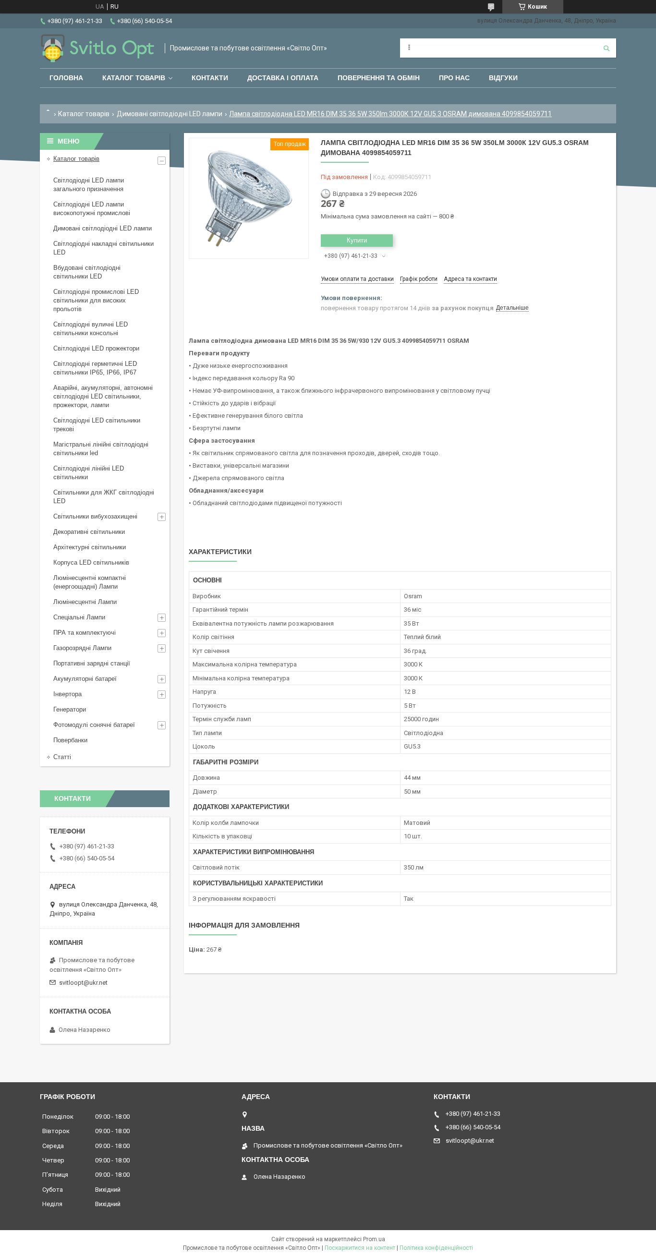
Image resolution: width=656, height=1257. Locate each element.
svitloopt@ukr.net (83, 982)
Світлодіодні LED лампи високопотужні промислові (91, 209)
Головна (66, 78)
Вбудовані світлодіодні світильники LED (87, 272)
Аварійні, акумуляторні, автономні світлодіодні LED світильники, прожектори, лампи (103, 396)
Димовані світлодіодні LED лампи (169, 114)
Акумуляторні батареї (85, 678)
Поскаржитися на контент (360, 1248)
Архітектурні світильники (89, 547)
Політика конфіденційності (436, 1248)
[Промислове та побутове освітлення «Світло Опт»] (97, 48)
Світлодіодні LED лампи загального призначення (88, 185)
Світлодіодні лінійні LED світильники (88, 473)
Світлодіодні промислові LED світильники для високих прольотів (96, 300)
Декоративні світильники (89, 531)
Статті (62, 757)
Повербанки (70, 740)
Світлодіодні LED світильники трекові (96, 425)
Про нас (454, 78)
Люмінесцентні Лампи (85, 601)
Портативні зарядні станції (91, 663)
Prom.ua (374, 1239)
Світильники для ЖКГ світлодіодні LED (103, 497)
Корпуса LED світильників (91, 562)
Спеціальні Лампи (79, 617)
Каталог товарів (133, 78)
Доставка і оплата (282, 78)
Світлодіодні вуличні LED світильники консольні (90, 329)
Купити (357, 240)
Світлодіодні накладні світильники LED (103, 248)
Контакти (210, 78)
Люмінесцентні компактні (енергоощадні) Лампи (89, 582)
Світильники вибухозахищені (95, 516)
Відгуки (503, 78)
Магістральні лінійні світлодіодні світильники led (100, 449)
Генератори (69, 709)
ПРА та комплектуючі (84, 632)
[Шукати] (606, 48)
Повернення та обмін (379, 78)
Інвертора (67, 694)
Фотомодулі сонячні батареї (94, 724)
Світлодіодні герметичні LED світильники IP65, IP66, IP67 (95, 368)
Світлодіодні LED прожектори (96, 348)
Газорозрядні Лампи (82, 648)
